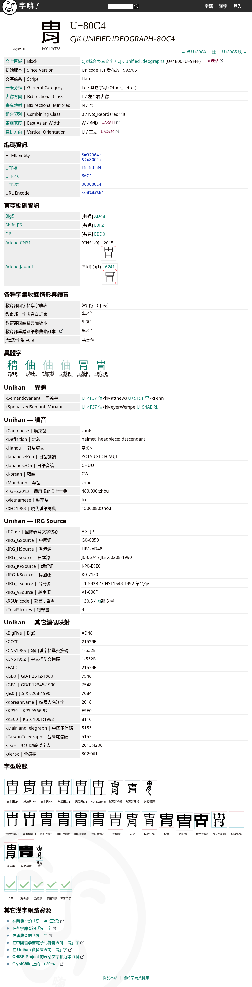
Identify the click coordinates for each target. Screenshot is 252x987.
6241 (110, 267)
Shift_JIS (13, 225)
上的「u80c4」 (35, 964)
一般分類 (13, 87)
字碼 (209, 6)
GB (8, 234)
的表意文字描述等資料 (45, 957)
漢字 (223, 6)
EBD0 (99, 234)
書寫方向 (13, 96)
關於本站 (110, 978)
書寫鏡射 (13, 105)
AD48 (99, 216)
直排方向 (13, 132)
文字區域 (13, 61)
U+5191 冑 (138, 398)
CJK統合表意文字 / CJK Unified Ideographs (123, 61)
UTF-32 (12, 185)
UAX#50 (107, 131)
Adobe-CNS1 (18, 242)
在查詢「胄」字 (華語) (35, 921)
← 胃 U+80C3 (193, 52)
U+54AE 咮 (147, 407)
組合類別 (13, 114)
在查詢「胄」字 (32, 928)
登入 (237, 6)
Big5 (9, 216)
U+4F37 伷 (92, 398)
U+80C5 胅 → (234, 52)
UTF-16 (12, 176)
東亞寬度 (13, 123)
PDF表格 (211, 60)
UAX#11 (108, 122)
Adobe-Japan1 (19, 266)
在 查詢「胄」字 (39, 950)
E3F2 (99, 225)
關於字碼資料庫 (136, 978)
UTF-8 (11, 168)
